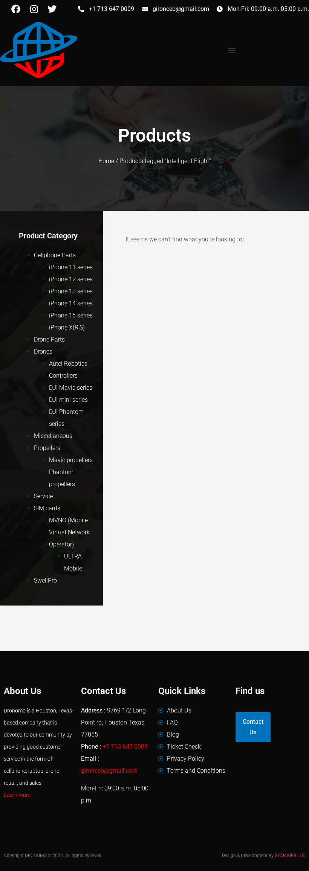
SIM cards (47, 508)
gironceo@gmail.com (109, 770)
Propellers (47, 448)
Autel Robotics (68, 363)
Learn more (17, 795)
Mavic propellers (71, 460)
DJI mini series (68, 399)
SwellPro (45, 580)
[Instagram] (34, 9)
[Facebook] (16, 9)
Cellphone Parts (55, 255)
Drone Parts (49, 339)
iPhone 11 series (71, 267)
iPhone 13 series (71, 291)
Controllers (63, 375)
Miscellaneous (53, 435)
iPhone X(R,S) (67, 327)
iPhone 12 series (71, 279)
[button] (232, 50)
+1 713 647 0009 (125, 746)
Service (43, 496)
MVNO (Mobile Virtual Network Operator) (69, 532)
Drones (43, 351)
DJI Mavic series (70, 387)
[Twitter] (52, 9)
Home (106, 161)
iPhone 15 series (71, 315)
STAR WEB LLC (290, 855)
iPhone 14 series (71, 303)
